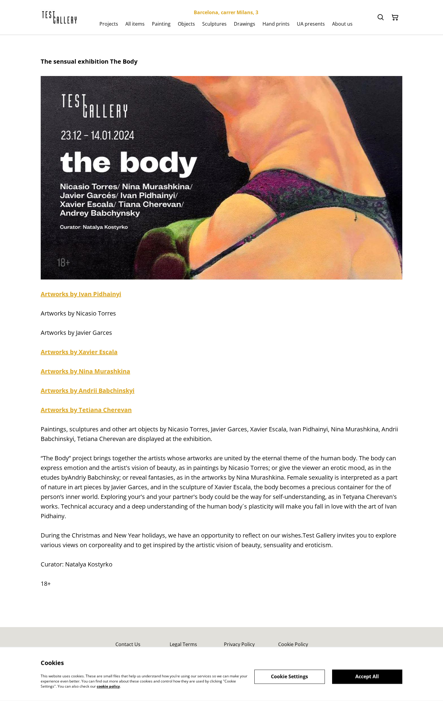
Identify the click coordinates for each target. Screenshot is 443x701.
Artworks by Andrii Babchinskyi (87, 390)
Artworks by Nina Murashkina (85, 371)
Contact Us (127, 644)
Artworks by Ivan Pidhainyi (81, 294)
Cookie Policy (293, 644)
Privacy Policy (239, 644)
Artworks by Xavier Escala (79, 352)
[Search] (380, 17)
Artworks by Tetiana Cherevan (86, 410)
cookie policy (108, 686)
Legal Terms (183, 644)
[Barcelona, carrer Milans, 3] (60, 17)
